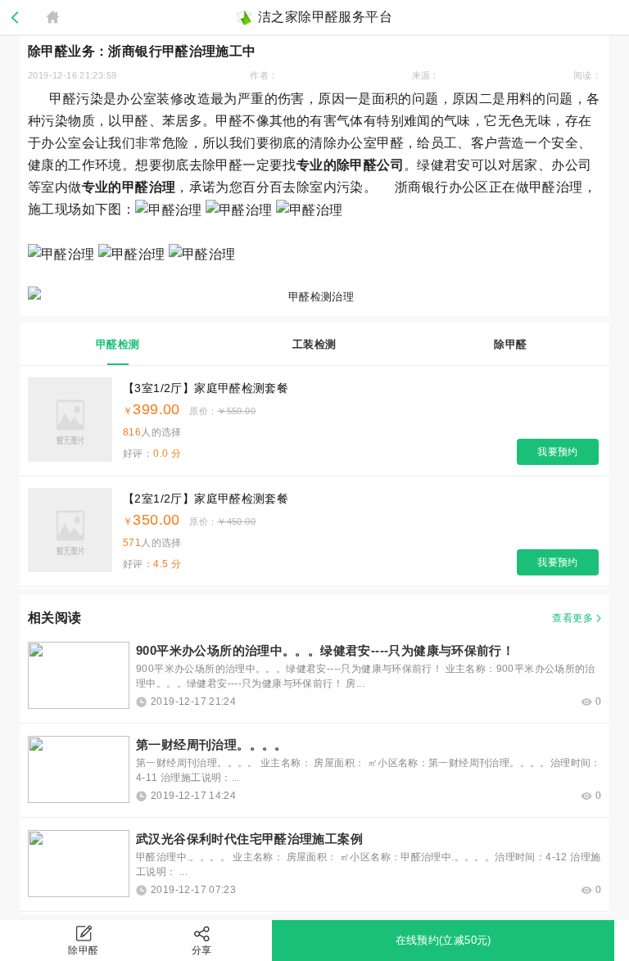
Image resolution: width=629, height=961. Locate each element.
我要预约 (557, 452)
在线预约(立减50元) (443, 940)
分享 (202, 950)
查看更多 (572, 618)
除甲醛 (83, 950)
